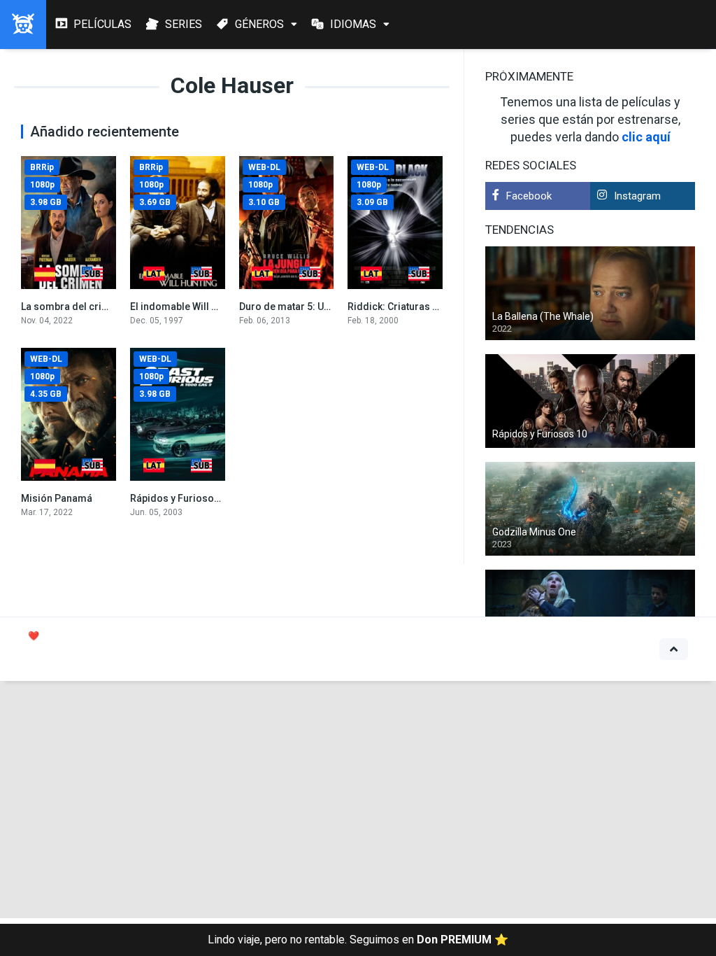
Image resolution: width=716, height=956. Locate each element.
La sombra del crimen (71, 306)
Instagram (637, 196)
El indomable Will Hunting (188, 306)
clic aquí (646, 136)
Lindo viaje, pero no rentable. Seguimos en (358, 939)
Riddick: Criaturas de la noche (416, 306)
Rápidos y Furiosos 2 (178, 498)
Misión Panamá (56, 498)
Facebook (529, 196)
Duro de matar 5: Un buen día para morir (330, 306)
